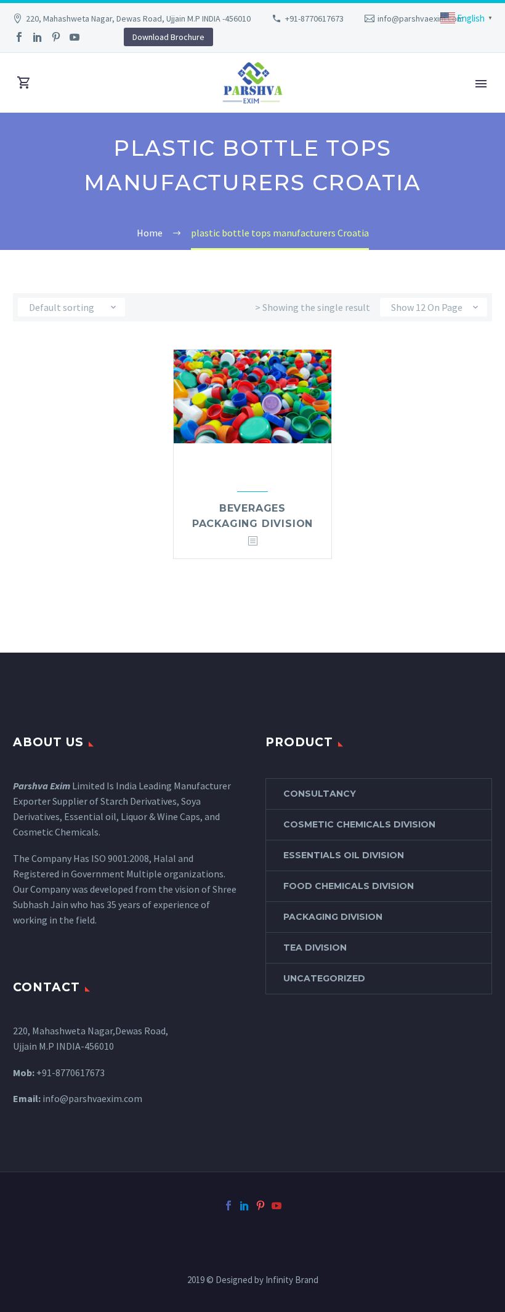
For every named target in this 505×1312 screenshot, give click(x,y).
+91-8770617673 (314, 18)
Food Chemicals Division (348, 885)
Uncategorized (324, 978)
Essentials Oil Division (343, 855)
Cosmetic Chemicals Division (359, 824)
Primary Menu (481, 83)
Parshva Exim (41, 785)
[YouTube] (74, 37)
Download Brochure (168, 36)
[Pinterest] (56, 37)
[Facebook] (19, 37)
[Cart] (24, 83)
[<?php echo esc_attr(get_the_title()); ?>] (252, 541)
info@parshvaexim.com (421, 18)
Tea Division (315, 947)
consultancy (319, 793)
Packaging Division (332, 916)
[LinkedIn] (37, 37)
